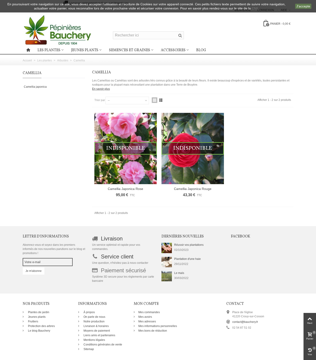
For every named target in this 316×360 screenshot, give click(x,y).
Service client (117, 256)
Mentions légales (94, 340)
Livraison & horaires (96, 326)
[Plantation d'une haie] (166, 262)
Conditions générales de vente (102, 344)
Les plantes (48, 50)
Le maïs (179, 273)
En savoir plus (101, 88)
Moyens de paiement (96, 330)
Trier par (99, 100)
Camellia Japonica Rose (125, 189)
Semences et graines (129, 50)
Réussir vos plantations (189, 244)
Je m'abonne (33, 271)
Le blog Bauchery (38, 330)
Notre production (94, 321)
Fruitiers (32, 321)
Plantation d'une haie (187, 259)
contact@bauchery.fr (245, 322)
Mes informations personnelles (157, 326)
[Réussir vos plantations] (166, 247)
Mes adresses (147, 321)
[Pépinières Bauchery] (57, 29)
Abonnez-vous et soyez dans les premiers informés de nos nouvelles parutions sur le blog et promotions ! (54, 249)
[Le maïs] (166, 276)
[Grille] (154, 100)
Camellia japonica (35, 86)
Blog (201, 50)
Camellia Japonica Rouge (192, 189)
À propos (89, 312)
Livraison (112, 238)
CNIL (255, 8)
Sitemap (88, 349)
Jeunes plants (84, 50)
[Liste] (161, 100)
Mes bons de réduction (152, 330)
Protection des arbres (41, 326)
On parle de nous (94, 316)
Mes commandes (149, 312)
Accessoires (173, 50)
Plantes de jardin (38, 312)
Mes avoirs (145, 316)
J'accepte (303, 6)
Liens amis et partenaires (99, 335)
